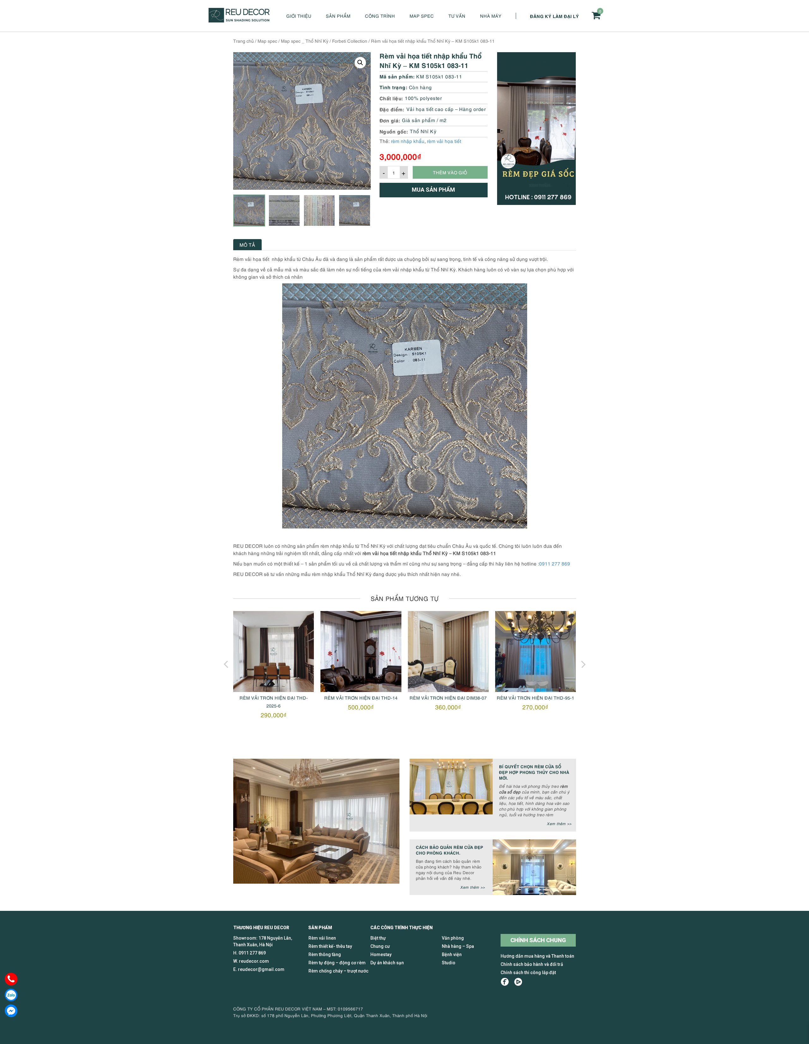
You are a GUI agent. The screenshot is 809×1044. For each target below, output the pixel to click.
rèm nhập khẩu (407, 141)
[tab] (247, 244)
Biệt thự (378, 938)
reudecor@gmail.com (261, 969)
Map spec (422, 16)
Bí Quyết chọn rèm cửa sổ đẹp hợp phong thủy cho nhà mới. (534, 772)
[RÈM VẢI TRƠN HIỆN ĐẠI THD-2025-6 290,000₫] (273, 651)
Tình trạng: (394, 86)
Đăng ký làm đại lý (554, 16)
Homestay (381, 954)
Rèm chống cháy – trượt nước (338, 970)
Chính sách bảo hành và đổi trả (532, 964)
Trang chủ (243, 41)
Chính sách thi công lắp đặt (528, 972)
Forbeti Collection (349, 41)
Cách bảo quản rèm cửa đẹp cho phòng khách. (449, 850)
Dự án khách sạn (387, 962)
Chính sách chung (538, 940)
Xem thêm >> (559, 823)
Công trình (380, 16)
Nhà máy (491, 16)
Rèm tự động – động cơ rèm (337, 962)
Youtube (518, 982)
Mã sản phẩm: (397, 76)
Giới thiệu (298, 16)
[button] (360, 62)
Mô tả (247, 244)
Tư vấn (456, 16)
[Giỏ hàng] (596, 15)
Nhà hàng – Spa (458, 946)
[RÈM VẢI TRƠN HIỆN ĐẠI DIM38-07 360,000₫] (448, 651)
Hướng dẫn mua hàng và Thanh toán (537, 956)
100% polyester (423, 98)
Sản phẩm (338, 16)
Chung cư (380, 946)
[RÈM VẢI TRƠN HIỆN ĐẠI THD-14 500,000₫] (360, 651)
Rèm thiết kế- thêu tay (330, 946)
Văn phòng (453, 938)
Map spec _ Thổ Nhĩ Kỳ (304, 41)
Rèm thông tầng (324, 954)
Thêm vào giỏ (450, 172)
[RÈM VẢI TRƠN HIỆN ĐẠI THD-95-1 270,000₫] (535, 651)
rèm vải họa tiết (444, 141)
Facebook (505, 982)
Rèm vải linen (322, 938)
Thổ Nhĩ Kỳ (423, 131)
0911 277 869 (554, 563)
